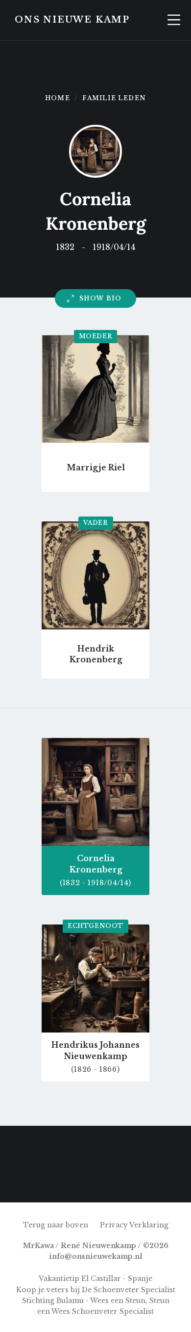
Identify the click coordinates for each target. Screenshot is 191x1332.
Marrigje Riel (96, 467)
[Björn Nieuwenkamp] (57, 1145)
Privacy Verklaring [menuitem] (134, 1225)
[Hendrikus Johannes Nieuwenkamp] (57, 1183)
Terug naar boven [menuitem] (55, 1225)
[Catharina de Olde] (95, 1145)
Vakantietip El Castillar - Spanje (95, 1278)
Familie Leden (114, 98)
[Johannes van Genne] (172, 1145)
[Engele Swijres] (19, 1145)
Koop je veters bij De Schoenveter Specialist (95, 1289)
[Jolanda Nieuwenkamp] (134, 1145)
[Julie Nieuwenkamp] (134, 1183)
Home (57, 98)
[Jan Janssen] (172, 1183)
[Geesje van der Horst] (95, 1183)
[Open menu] (174, 20)
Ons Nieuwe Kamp (72, 20)
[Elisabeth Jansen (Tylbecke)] (19, 1183)
